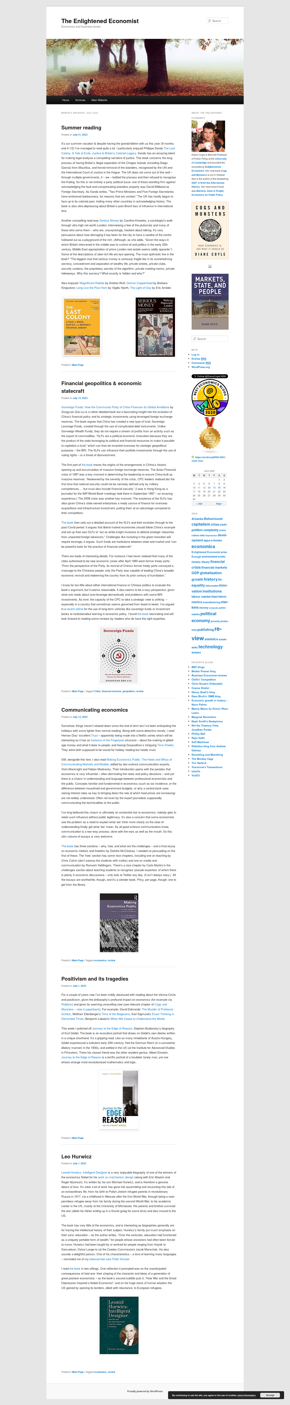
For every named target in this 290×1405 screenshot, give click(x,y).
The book (67, 522)
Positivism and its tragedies (94, 978)
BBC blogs (198, 667)
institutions (212, 591)
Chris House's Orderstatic (207, 683)
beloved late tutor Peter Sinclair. (110, 1259)
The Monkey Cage (202, 759)
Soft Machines (200, 742)
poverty (215, 621)
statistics (211, 639)
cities (215, 524)
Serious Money (109, 220)
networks (214, 607)
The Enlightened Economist (100, 20)
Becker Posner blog (204, 671)
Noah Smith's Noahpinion (207, 721)
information (212, 585)
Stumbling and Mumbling (207, 754)
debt (202, 535)
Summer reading (81, 127)
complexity (210, 530)
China (97, 691)
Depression (211, 535)
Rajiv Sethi (198, 738)
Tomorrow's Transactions (207, 767)
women (196, 652)
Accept (270, 1395)
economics (100, 960)
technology (210, 646)
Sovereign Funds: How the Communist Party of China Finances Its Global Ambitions (115, 407)
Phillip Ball (198, 734)
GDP (195, 572)
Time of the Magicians (116, 1014)
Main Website (99, 100)
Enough (196, 556)
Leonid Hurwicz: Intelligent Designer (84, 1172)
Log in (195, 354)
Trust (94, 735)
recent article (75, 609)
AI (193, 519)
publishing (205, 629)
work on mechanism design (116, 1177)
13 (209, 487)
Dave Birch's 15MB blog (206, 696)
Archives (80, 100)
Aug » (219, 503)
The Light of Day (140, 287)
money (204, 607)
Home (65, 100)
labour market (201, 596)
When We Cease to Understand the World (137, 1019)
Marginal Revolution (204, 717)
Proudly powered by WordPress (145, 1391)
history (211, 579)
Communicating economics (94, 709)
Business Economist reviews (209, 675)
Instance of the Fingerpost (107, 740)
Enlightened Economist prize (209, 552)
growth (197, 579)
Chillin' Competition (204, 679)
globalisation (211, 572)
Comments (201, 363)
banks (199, 519)
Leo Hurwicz (76, 1156)
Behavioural (213, 518)
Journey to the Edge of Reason (112, 1028)
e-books (216, 540)
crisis (222, 530)
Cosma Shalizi (200, 688)
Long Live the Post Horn (91, 287)
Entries (199, 358)
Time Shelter (165, 745)
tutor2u (196, 771)
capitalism (201, 524)
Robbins (66, 1004)
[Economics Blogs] (210, 453)
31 (194, 499)
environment (209, 556)
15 (219, 487)
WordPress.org (201, 367)
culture (195, 535)
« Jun (199, 503)
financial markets (111, 691)
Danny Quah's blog (203, 692)
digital (207, 540)
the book (87, 464)
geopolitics (129, 691)
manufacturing (212, 602)
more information (247, 1395)
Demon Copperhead (139, 283)
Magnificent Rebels (92, 283)
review (139, 691)
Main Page (78, 365)
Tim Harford (199, 763)
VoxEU (196, 775)
